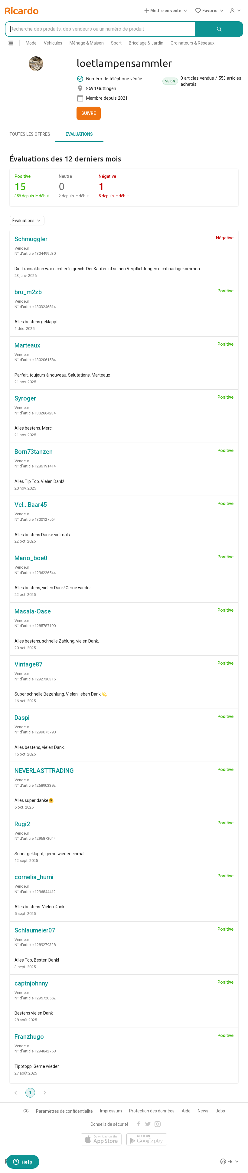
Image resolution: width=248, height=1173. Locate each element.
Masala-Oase (33, 611)
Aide (186, 1110)
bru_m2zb (28, 292)
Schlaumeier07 (35, 930)
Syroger (25, 398)
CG (26, 1110)
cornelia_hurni (34, 877)
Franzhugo (29, 1036)
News (203, 1110)
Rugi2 (22, 824)
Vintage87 (28, 664)
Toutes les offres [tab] (30, 134)
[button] (167, 10)
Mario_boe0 (31, 558)
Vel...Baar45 (31, 504)
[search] (219, 29)
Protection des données (152, 1110)
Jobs (220, 1110)
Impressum (111, 1110)
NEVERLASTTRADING (44, 770)
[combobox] (100, 29)
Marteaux (27, 345)
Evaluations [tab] (79, 134)
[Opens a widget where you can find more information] (22, 1162)
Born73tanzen (34, 451)
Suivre (88, 113)
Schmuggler (31, 239)
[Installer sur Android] (146, 1139)
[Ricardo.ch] (21, 10)
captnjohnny (31, 983)
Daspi (22, 717)
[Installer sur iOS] (101, 1139)
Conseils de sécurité (109, 1124)
